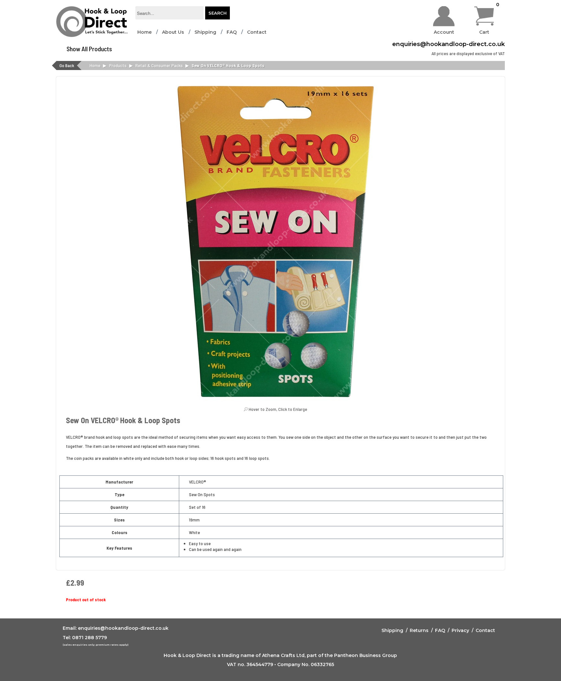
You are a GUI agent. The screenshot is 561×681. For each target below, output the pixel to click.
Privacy (460, 630)
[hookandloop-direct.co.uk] (92, 23)
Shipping (205, 32)
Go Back (66, 65)
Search (217, 13)
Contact (257, 32)
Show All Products (89, 49)
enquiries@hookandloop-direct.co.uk (448, 44)
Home (144, 32)
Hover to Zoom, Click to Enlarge (278, 409)
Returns (419, 630)
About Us (173, 32)
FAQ (232, 32)
